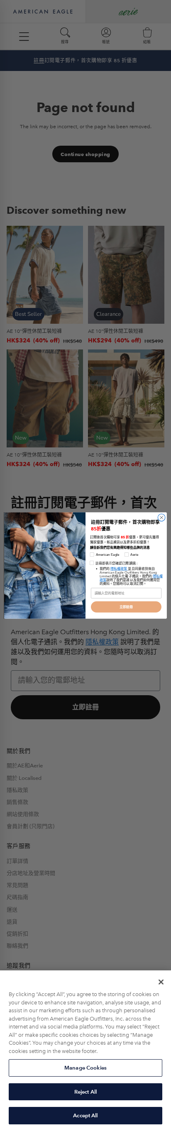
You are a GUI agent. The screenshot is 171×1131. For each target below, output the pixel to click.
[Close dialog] (161, 517)
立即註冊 (126, 607)
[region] (85, 1050)
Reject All (85, 1092)
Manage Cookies (85, 1068)
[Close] (161, 982)
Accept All (85, 1115)
